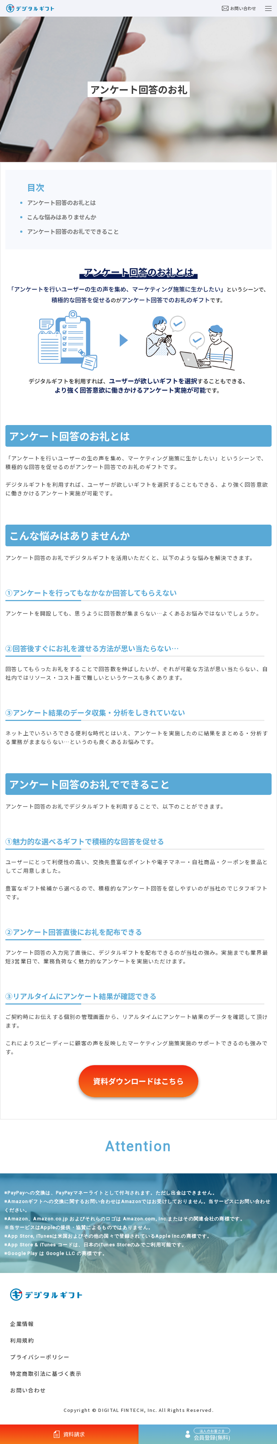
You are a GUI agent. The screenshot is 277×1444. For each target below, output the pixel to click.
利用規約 (22, 1340)
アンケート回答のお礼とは (61, 202)
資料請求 (74, 1434)
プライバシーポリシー (40, 1357)
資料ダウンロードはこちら (138, 1081)
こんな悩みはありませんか (61, 217)
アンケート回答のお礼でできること (73, 231)
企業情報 (22, 1323)
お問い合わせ (243, 8)
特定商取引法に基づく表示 (46, 1373)
